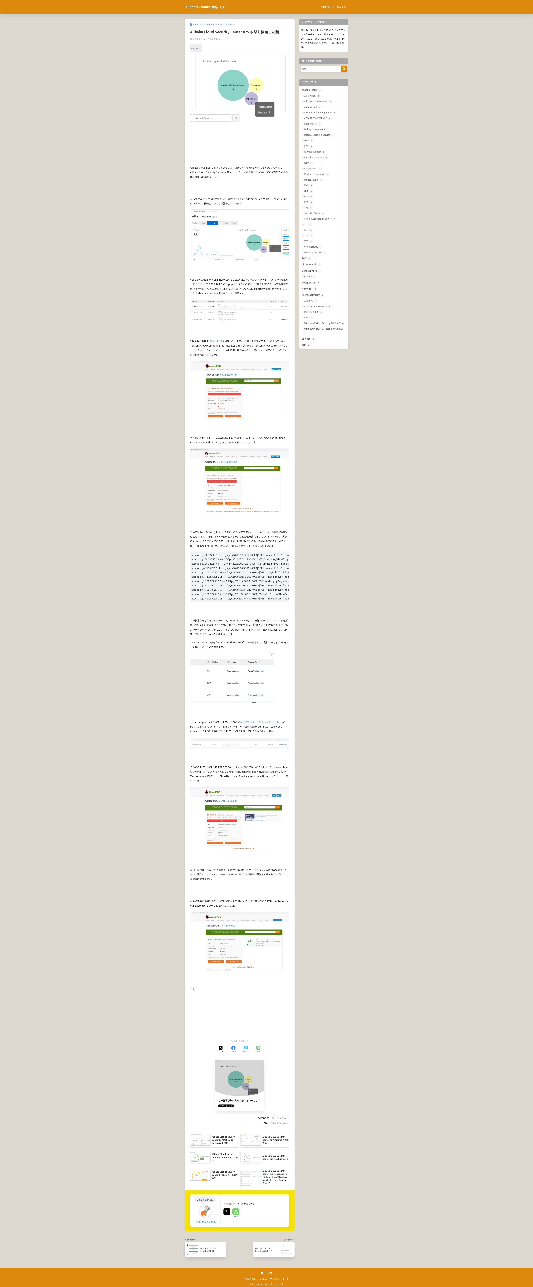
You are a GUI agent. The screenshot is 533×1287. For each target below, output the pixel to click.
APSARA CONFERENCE (317, 118)
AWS (306, 258)
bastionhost (312, 123)
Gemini (309, 276)
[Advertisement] (239, 145)
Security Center (280, 1118)
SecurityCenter (280, 1123)
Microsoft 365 (313, 311)
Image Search (313, 168)
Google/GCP (310, 282)
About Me (342, 7)
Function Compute (315, 157)
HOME (268, 1273)
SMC (308, 235)
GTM (308, 162)
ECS (308, 146)
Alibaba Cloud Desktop (317, 101)
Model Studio (313, 179)
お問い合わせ (327, 7)
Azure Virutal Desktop (317, 306)
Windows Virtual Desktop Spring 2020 (324, 330)
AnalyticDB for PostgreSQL (319, 112)
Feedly (235, 1216)
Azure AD (310, 300)
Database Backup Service (318, 134)
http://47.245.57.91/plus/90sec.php (260, 722)
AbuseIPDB (216, 341)
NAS (308, 190)
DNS (308, 140)
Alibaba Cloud (311, 90)
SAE (307, 207)
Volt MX (308, 338)
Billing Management (316, 129)
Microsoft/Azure (313, 295)
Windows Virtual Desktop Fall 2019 (324, 323)
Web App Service (314, 252)
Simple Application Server (319, 218)
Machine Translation (316, 174)
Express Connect (314, 151)
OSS (308, 196)
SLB (308, 230)
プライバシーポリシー (280, 1278)
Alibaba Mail (312, 106)
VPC (307, 241)
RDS (308, 202)
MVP (308, 185)
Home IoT (309, 288)
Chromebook (311, 264)
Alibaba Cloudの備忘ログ (205, 7)
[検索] (344, 69)
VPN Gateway (312, 246)
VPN (307, 317)
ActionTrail (311, 95)
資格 (306, 345)
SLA (307, 224)
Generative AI (311, 270)
